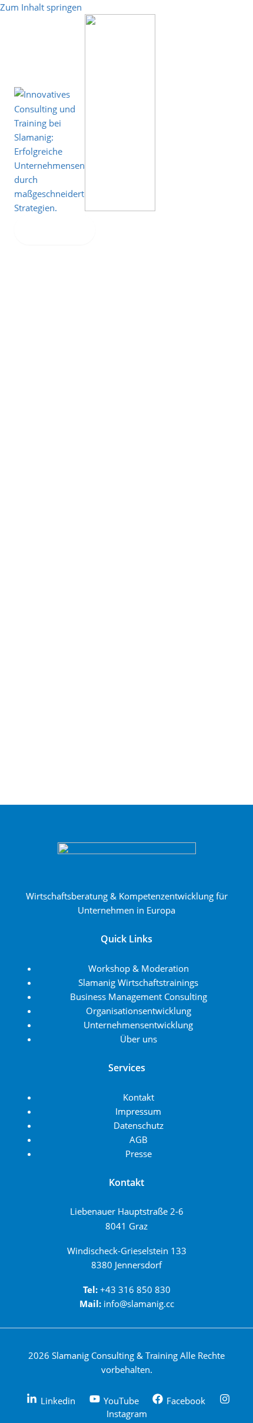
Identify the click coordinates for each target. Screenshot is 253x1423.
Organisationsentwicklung (138, 1011)
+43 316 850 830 (135, 1289)
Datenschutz (139, 1125)
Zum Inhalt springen (41, 7)
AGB (138, 1139)
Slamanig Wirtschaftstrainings (138, 982)
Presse (138, 1153)
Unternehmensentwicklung (138, 1025)
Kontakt (138, 1097)
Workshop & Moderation (138, 968)
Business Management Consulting (138, 996)
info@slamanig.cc (139, 1303)
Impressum (138, 1111)
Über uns (138, 1039)
